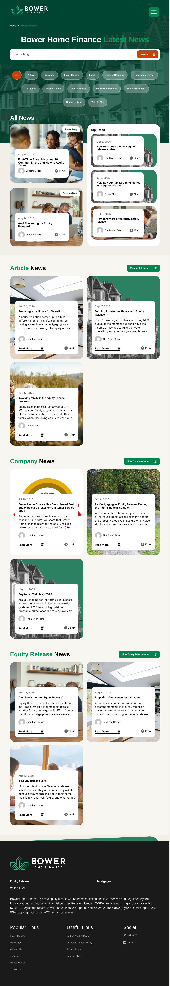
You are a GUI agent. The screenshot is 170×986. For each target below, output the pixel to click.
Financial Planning (115, 75)
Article (31, 75)
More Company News (138, 461)
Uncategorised (74, 102)
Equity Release (71, 75)
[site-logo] (29, 10)
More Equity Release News (135, 654)
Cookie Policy (74, 956)
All (16, 75)
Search (144, 54)
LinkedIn (132, 942)
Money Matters (18, 962)
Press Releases (78, 88)
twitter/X (132, 935)
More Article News (139, 268)
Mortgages (30, 88)
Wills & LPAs (97, 102)
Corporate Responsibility (79, 942)
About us (15, 956)
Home (13, 25)
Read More (31, 349)
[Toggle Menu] (154, 12)
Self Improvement (136, 88)
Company (49, 75)
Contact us (15, 969)
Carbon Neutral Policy (78, 936)
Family (92, 75)
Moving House (53, 88)
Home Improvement (144, 75)
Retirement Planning (106, 88)
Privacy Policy (74, 949)
